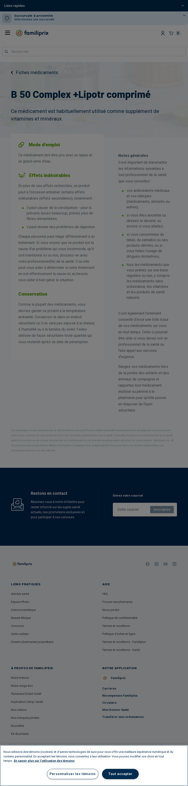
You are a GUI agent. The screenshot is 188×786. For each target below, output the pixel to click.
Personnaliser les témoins (73, 774)
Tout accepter (120, 774)
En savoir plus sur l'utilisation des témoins (44, 760)
